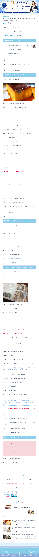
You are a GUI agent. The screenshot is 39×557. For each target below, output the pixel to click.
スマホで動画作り (6, 16)
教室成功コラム (32, 552)
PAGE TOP (19, 547)
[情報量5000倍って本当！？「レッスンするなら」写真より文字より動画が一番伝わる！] (8, 23)
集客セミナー (7, 551)
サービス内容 (19, 551)
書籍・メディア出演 (32, 551)
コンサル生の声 (19, 552)
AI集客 (7, 552)
